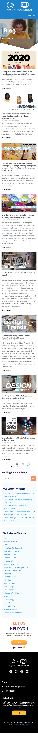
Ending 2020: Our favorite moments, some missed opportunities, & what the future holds (18, 72)
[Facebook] (11, 671)
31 (17, 466)
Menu (30, 15)
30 (12, 466)
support (4, 235)
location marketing (12, 583)
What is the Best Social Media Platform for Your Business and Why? (18, 439)
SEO (6, 596)
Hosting (8, 580)
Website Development (13, 612)
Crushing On (9, 561)
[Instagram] (16, 671)
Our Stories (9, 590)
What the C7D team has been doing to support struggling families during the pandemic (18, 216)
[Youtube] (22, 671)
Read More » (6, 88)
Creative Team (10, 554)
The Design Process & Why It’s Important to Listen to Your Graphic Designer (17, 397)
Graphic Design (10, 577)
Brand (7, 538)
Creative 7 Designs (12, 551)
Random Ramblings (12, 593)
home (27, 356)
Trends (7, 603)
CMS (7, 544)
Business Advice (11, 541)
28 (23, 463)
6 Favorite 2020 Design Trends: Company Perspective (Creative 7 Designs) (16, 336)
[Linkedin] (27, 671)
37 (27, 466)
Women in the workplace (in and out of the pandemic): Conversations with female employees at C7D (17, 116)
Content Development (13, 548)
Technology (9, 599)
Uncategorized (10, 606)
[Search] (33, 478)
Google (8, 573)
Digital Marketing (11, 564)
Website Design (11, 609)
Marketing (9, 586)
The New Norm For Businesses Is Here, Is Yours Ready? (18, 274)
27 (17, 463)
